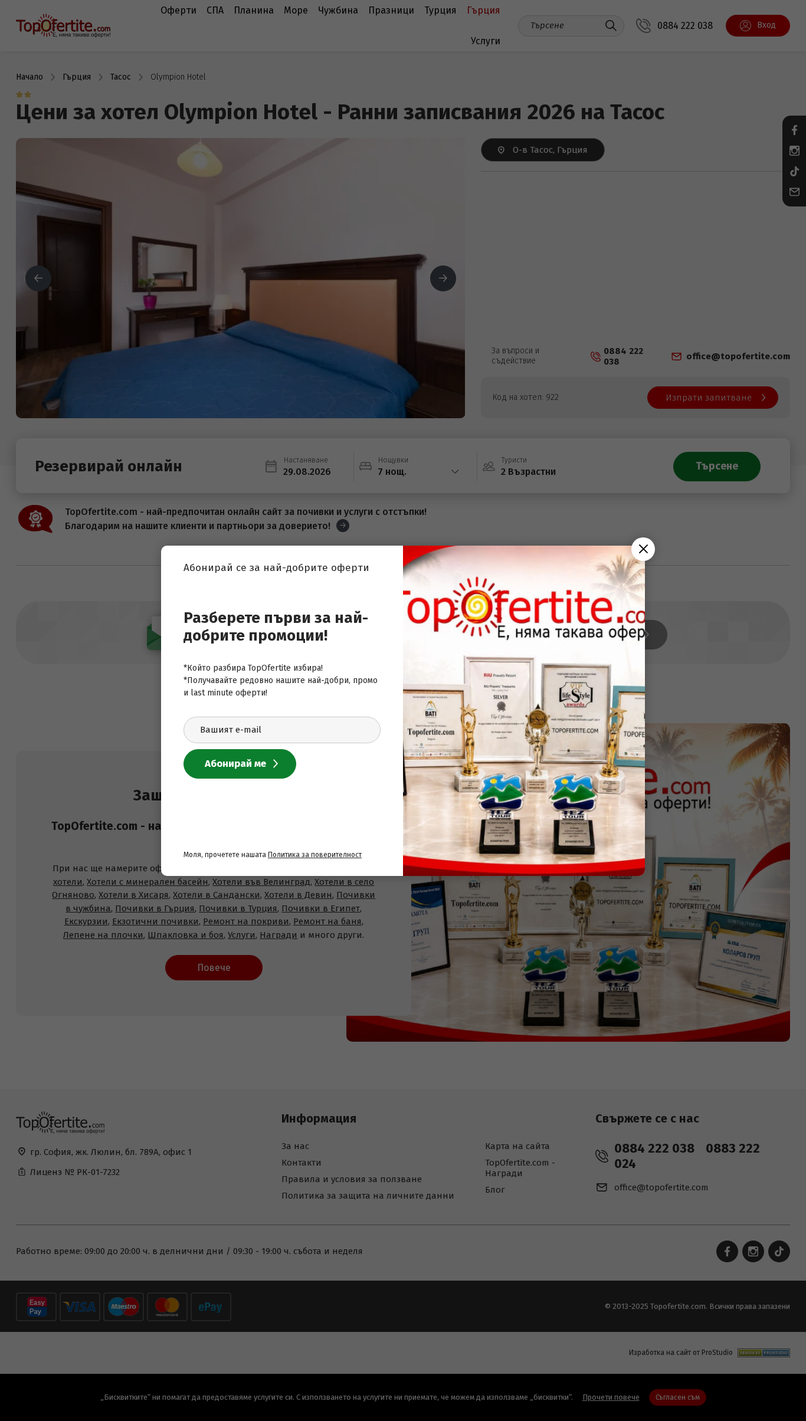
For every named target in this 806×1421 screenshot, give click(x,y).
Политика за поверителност (315, 855)
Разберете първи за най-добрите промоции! (276, 627)
